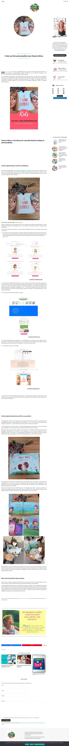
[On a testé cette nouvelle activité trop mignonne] (63, 91)
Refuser (31, 744)
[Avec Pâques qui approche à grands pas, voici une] (63, 88)
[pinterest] (65, 1)
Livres (18, 53)
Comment (3, 700)
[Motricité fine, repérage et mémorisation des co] (53, 91)
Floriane (3, 649)
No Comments (26, 58)
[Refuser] (67, 743)
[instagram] (67, 1)
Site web (2, 695)
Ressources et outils (26, 53)
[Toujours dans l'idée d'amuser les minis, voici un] (58, 91)
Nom (2, 685)
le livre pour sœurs (14, 426)
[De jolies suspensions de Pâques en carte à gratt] (58, 88)
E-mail (2, 690)
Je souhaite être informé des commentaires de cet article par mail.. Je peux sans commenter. (21, 717)
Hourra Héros (8, 71)
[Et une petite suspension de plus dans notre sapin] (63, 93)
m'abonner (31, 717)
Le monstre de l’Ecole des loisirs (38, 673)
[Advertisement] (24, 45)
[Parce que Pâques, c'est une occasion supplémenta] (53, 88)
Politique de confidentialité (39, 744)
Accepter (27, 744)
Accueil (2, 1)
